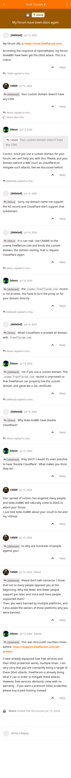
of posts (34, 4)
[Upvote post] (53, 67)
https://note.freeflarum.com (43, 43)
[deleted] (13, 94)
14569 (14, 140)
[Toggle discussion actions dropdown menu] (67, 4)
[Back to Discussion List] (4, 4)
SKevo (11, 202)
